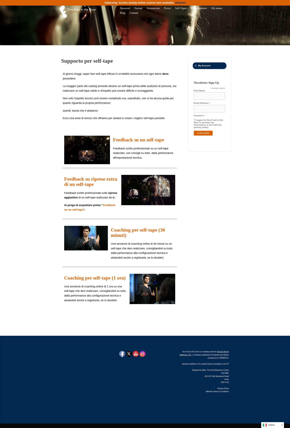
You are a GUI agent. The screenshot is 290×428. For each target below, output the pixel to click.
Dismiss (180, 2)
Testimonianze (199, 8)
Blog (122, 12)
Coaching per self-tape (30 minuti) (138, 232)
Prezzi (167, 8)
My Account (204, 66)
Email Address (202, 103)
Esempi (138, 8)
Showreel (125, 8)
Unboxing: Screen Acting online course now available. (139, 2)
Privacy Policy (223, 388)
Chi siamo (216, 8)
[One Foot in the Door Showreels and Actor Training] (78, 10)
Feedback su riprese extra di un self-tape (90, 181)
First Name (199, 90)
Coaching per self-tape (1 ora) (95, 278)
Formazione (153, 8)
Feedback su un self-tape (138, 139)
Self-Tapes (181, 8)
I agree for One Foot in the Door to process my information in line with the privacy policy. (208, 123)
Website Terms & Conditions (217, 391)
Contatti (133, 12)
